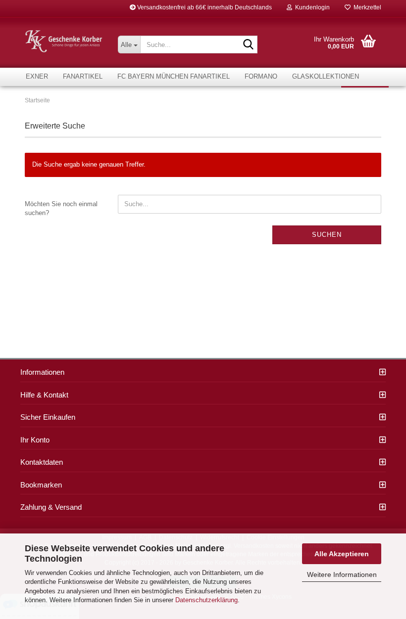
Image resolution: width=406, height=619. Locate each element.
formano (261, 76)
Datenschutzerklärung (206, 600)
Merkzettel (366, 7)
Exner (37, 76)
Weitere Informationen (342, 574)
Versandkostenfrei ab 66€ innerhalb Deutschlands (204, 7)
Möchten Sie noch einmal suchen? (61, 208)
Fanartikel (82, 76)
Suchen (327, 234)
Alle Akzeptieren (341, 554)
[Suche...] (248, 45)
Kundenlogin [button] (311, 7)
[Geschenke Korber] (64, 41)
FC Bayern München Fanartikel (173, 76)
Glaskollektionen (325, 76)
